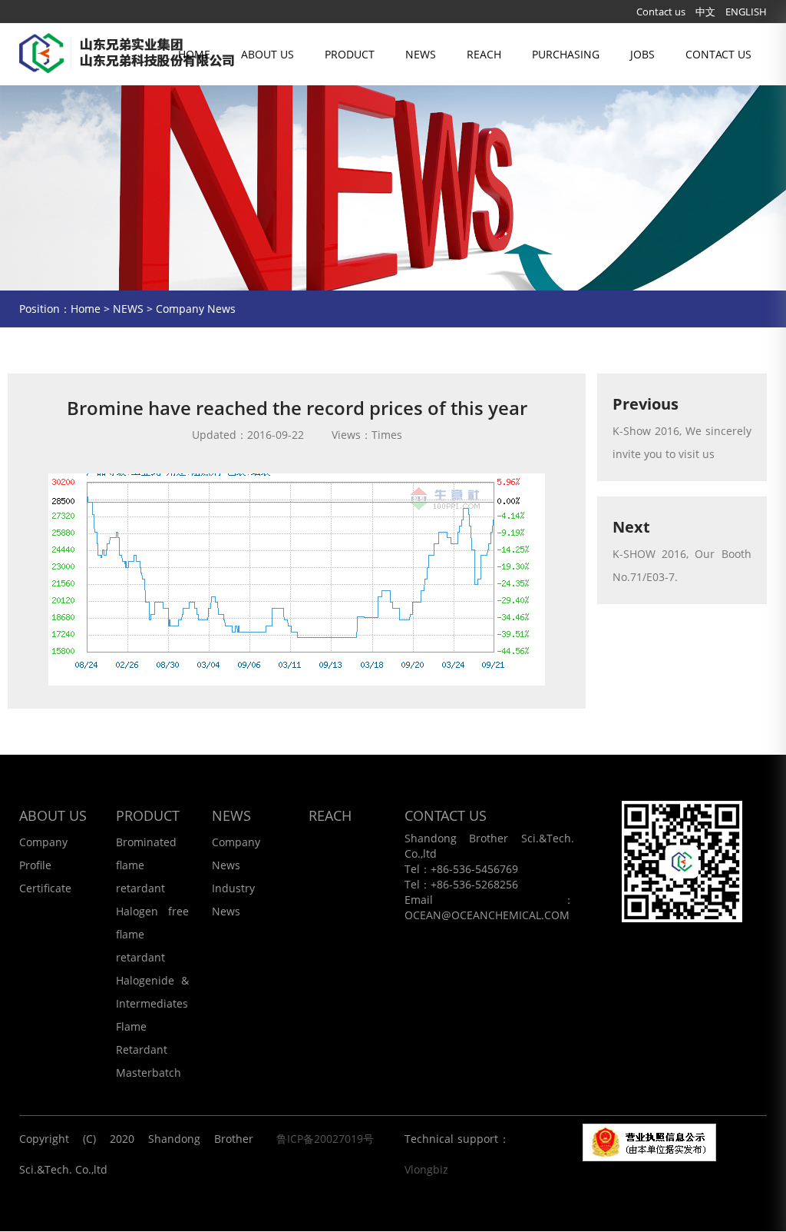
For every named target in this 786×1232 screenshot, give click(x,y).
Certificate (45, 888)
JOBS (642, 54)
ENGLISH (746, 11)
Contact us (660, 11)
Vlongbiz (426, 1169)
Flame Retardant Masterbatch (148, 1049)
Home (86, 308)
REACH (484, 54)
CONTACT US (718, 54)
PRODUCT (350, 54)
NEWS (420, 54)
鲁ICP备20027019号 (325, 1138)
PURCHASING (565, 54)
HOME (194, 54)
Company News (196, 308)
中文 (705, 11)
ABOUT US (267, 54)
